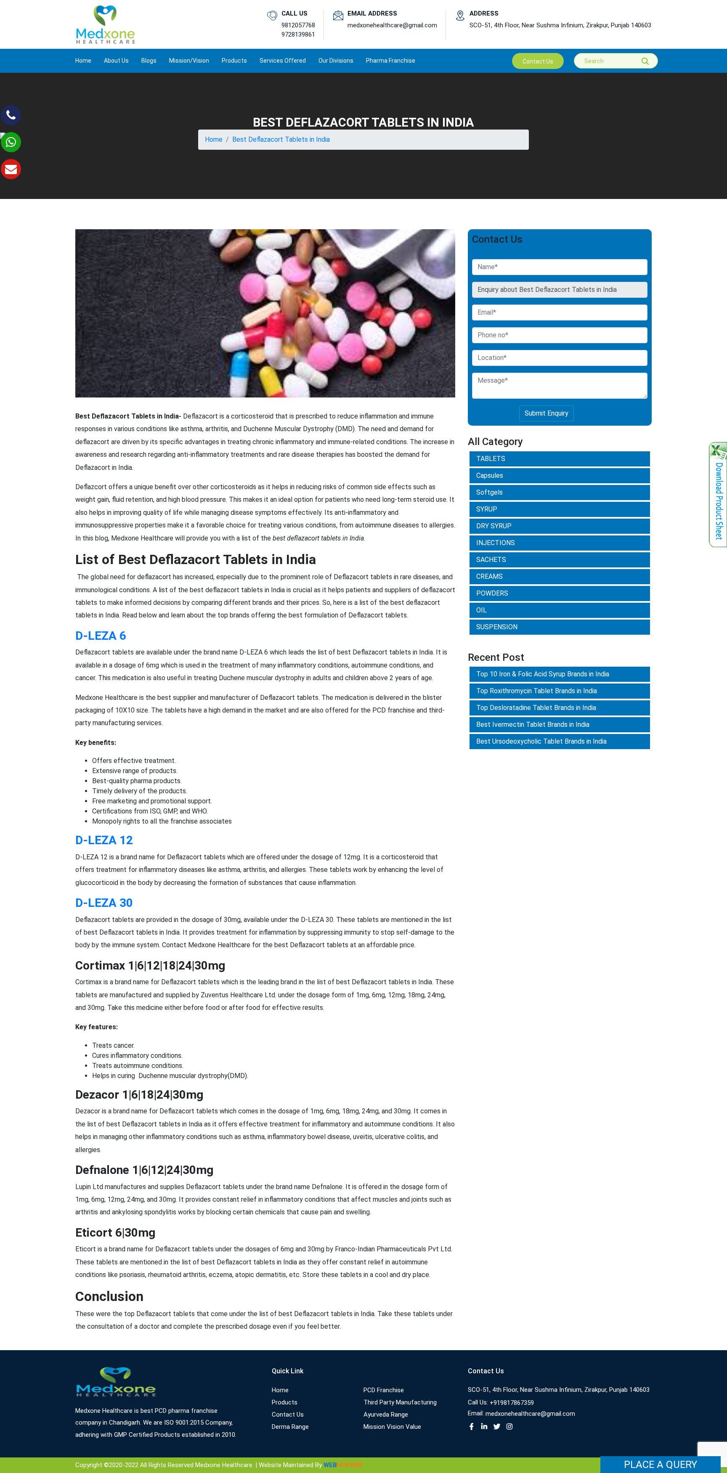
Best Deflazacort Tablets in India (281, 139)
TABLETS (490, 459)
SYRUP (486, 509)
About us (116, 60)
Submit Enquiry (546, 413)
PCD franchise (384, 1390)
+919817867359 (512, 1403)
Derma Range (290, 1427)
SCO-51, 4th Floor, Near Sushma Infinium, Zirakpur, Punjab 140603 (560, 25)
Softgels (489, 492)
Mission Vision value (392, 1427)
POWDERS (492, 593)
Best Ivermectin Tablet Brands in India (532, 725)
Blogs (149, 60)
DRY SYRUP (494, 526)
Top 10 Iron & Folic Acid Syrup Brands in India (542, 674)
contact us (538, 61)
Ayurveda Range (386, 1414)
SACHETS (491, 560)
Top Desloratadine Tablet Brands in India (536, 708)
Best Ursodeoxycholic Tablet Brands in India (541, 741)
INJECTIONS (495, 543)
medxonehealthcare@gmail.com (392, 25)
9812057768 (298, 25)
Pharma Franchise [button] (390, 60)
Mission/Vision (189, 60)
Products (284, 1402)
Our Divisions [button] (335, 60)
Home (83, 60)
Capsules (489, 476)
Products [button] (234, 60)
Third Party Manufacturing (400, 1402)
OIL (481, 610)
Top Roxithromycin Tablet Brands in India (536, 691)
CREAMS (489, 576)
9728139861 (298, 34)
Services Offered (283, 60)
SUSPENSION (496, 627)
